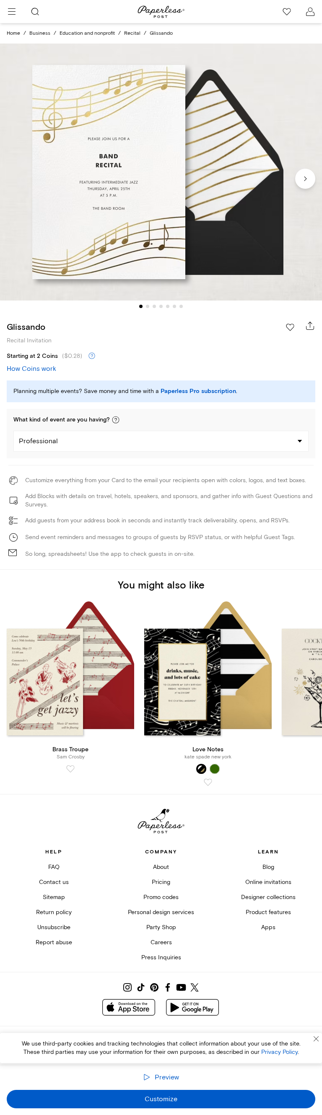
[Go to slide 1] (141, 306)
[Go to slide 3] (154, 306)
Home (13, 33)
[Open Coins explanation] (92, 356)
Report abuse (54, 942)
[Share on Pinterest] (154, 987)
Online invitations (268, 882)
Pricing (161, 882)
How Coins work (31, 369)
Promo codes (161, 897)
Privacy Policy (279, 1052)
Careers (161, 942)
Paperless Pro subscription (198, 391)
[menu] (11, 12)
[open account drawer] (310, 12)
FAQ (54, 867)
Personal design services (161, 912)
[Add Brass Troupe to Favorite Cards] (70, 769)
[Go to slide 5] (167, 306)
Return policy (54, 912)
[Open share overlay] (310, 326)
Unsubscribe (53, 927)
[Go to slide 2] (147, 306)
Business (39, 33)
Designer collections (268, 897)
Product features (268, 912)
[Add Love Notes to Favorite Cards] (208, 782)
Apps (268, 927)
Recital (132, 33)
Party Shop (161, 927)
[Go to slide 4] (161, 306)
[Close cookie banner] (316, 1039)
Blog (268, 867)
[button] (116, 420)
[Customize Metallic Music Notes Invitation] (161, 172)
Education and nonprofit (87, 33)
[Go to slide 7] (181, 306)
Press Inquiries (161, 957)
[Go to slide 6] (174, 306)
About (161, 867)
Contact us (54, 882)
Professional (38, 441)
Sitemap (54, 897)
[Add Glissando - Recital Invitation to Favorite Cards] (290, 327)
